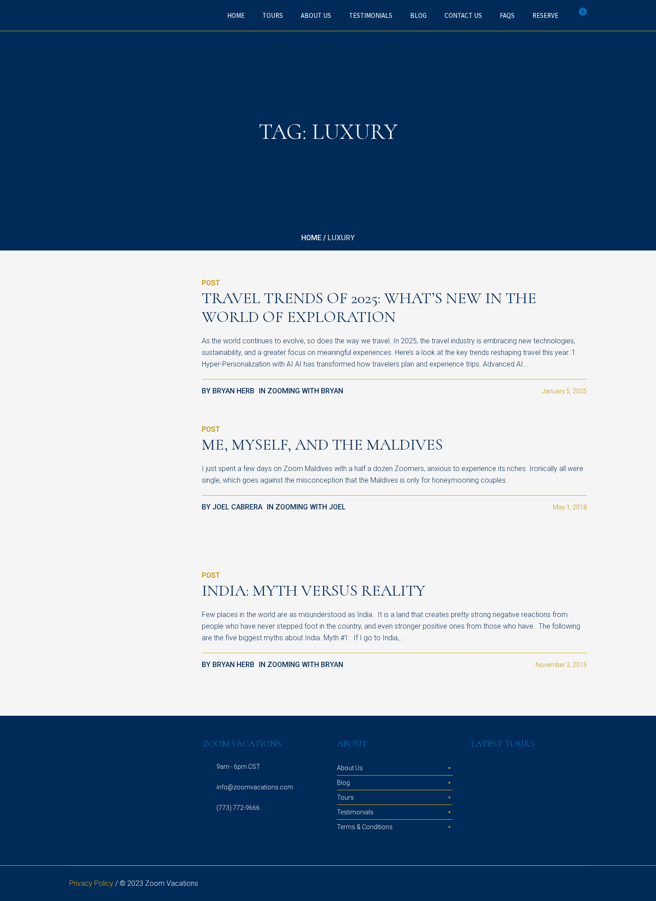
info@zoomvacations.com (254, 787)
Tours (345, 797)
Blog (343, 782)
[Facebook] (548, 883)
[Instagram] (537, 883)
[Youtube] (580, 883)
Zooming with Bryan (305, 391)
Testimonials (355, 812)
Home (311, 238)
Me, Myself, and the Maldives (322, 444)
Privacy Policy (91, 883)
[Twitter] (559, 883)
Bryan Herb (233, 391)
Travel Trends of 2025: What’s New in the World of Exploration (369, 307)
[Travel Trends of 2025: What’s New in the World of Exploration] (128, 336)
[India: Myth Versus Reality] (128, 629)
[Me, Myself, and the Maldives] (128, 483)
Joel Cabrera (237, 507)
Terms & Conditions (365, 826)
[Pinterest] (569, 883)
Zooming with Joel (310, 507)
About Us (350, 768)
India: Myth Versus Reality (313, 590)
